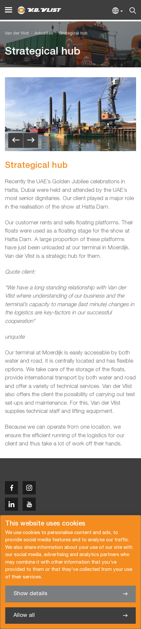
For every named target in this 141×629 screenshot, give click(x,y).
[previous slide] (15, 140)
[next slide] (30, 140)
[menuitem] (41, 33)
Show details (30, 593)
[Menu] (8, 10)
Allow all (24, 615)
